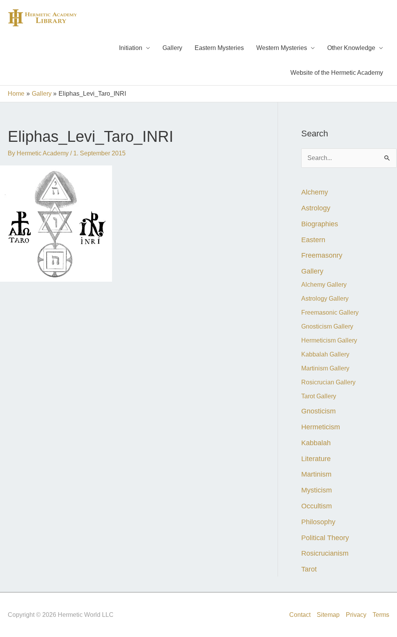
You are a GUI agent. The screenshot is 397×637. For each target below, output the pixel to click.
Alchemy (314, 192)
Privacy (356, 614)
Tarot (309, 569)
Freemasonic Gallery (330, 312)
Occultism (316, 506)
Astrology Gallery (325, 298)
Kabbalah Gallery (325, 354)
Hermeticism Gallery (329, 340)
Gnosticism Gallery (327, 326)
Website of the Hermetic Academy (336, 72)
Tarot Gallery (318, 396)
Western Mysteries (281, 48)
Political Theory (325, 538)
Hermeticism (320, 427)
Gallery (172, 48)
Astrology (315, 208)
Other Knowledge (351, 48)
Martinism (316, 474)
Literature (316, 459)
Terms (381, 614)
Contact (300, 614)
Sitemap (328, 614)
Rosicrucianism (325, 553)
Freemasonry (321, 255)
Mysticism (316, 490)
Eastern (313, 240)
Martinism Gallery (325, 368)
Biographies (319, 224)
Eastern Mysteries (219, 48)
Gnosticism (318, 411)
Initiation (130, 48)
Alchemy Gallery (324, 284)
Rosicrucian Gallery (328, 382)
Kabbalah (316, 443)
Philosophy (318, 522)
